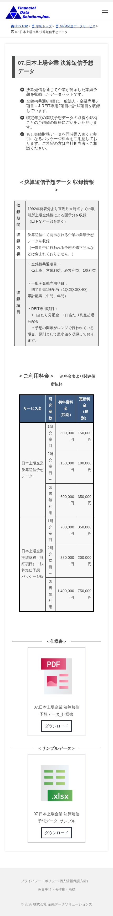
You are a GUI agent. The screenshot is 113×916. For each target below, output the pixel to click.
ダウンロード (56, 726)
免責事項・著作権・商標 (56, 889)
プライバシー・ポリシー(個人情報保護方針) (54, 881)
